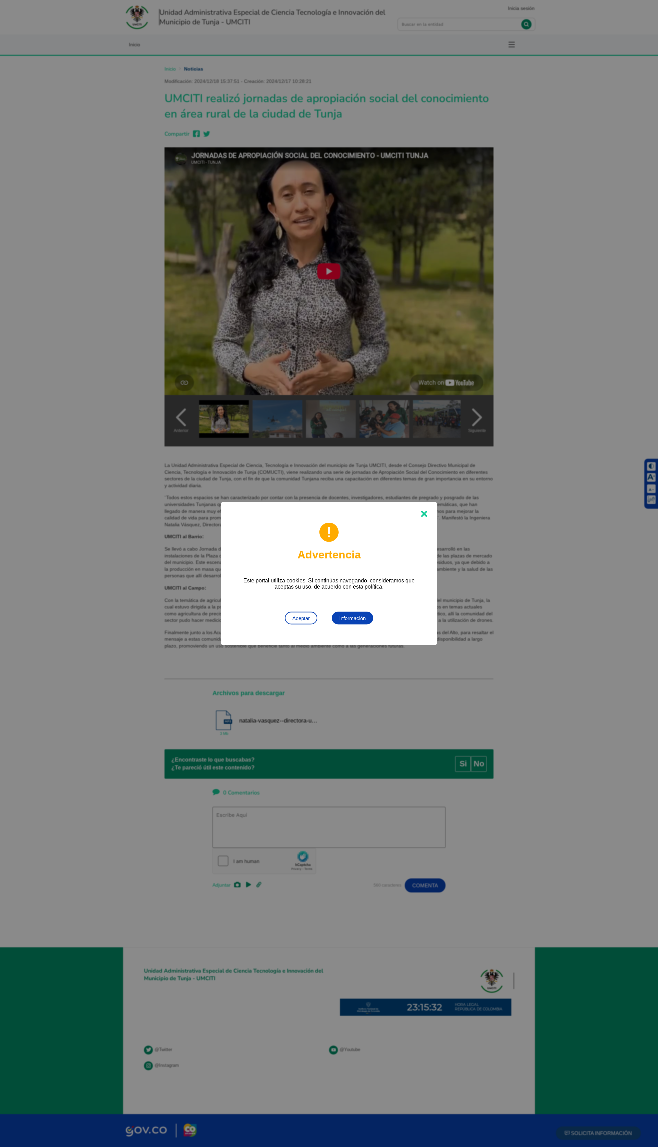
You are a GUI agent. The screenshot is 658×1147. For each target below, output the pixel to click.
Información (352, 618)
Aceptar (301, 618)
